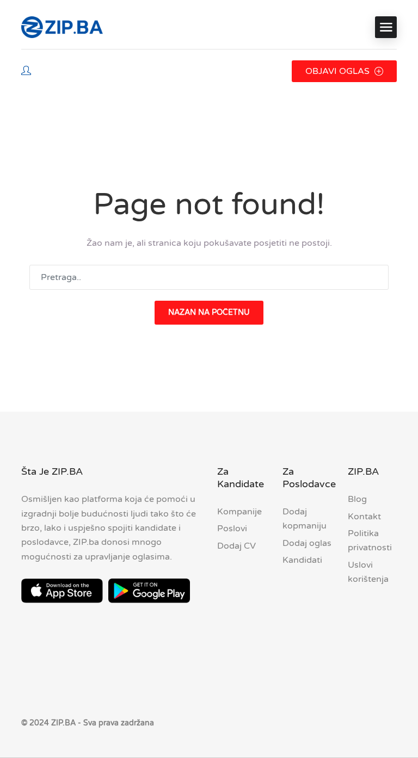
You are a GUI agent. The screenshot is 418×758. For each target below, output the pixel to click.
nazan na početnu (209, 312)
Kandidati (302, 560)
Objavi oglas (338, 71)
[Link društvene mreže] (387, 721)
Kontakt (364, 516)
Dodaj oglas (306, 543)
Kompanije (239, 511)
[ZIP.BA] (62, 27)
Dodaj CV (236, 545)
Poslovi (232, 528)
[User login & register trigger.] (26, 71)
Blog (357, 499)
